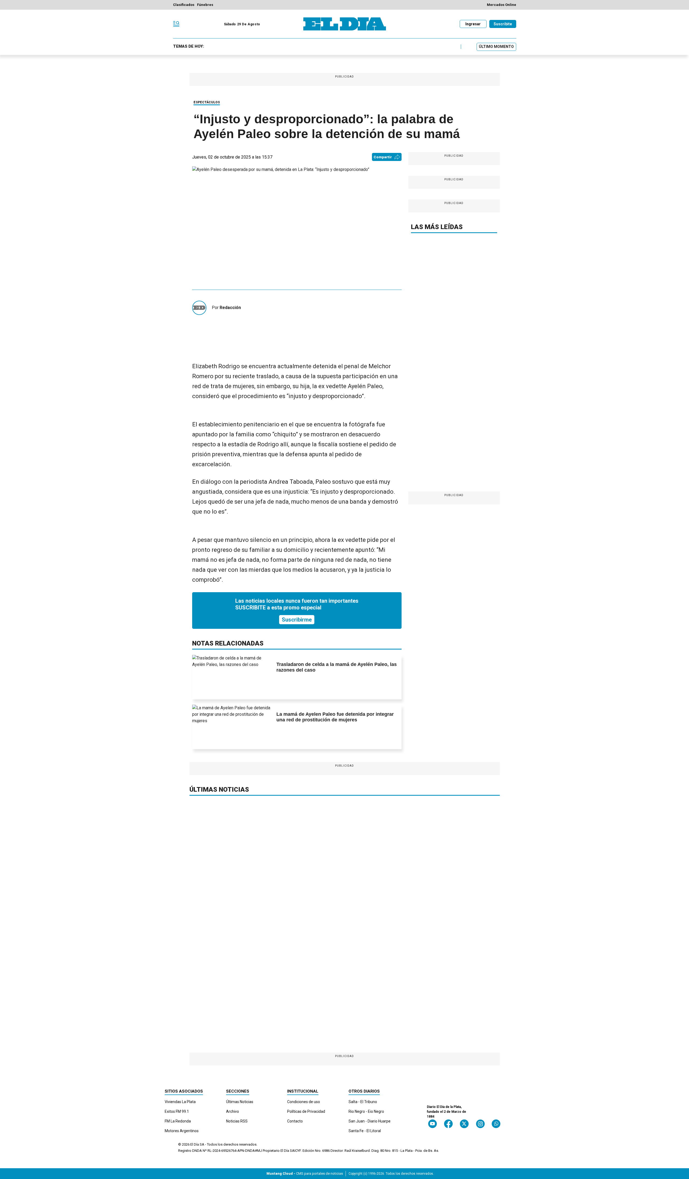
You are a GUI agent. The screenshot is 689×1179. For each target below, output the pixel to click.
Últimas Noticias (239, 1102)
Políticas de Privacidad (306, 1111)
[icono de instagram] (480, 1123)
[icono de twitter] (464, 1123)
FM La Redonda (178, 1121)
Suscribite (503, 24)
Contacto (295, 1121)
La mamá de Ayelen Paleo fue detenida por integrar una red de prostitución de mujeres (335, 717)
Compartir (383, 157)
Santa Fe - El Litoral (365, 1131)
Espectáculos (207, 102)
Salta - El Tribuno (363, 1102)
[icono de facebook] (448, 1123)
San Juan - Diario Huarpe (370, 1121)
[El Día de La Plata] (344, 24)
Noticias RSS (237, 1121)
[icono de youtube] (432, 1123)
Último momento (496, 46)
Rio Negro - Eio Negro (366, 1111)
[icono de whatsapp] (496, 1123)
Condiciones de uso (303, 1102)
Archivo (232, 1111)
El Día (194, 1144)
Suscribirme (297, 619)
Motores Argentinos (182, 1131)
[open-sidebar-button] (176, 24)
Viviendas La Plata (180, 1102)
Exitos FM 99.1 (177, 1111)
